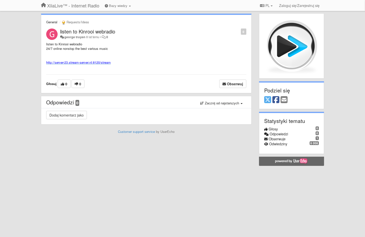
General (51, 22)
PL (267, 5)
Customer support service (136, 131)
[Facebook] (275, 100)
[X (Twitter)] (267, 100)
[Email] (284, 100)
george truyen (74, 37)
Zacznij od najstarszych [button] (222, 103)
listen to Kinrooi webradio (87, 31)
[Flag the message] (238, 31)
